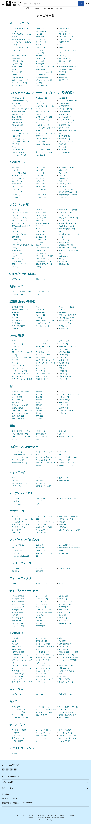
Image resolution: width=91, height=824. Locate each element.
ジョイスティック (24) (20, 374)
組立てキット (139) (66, 655)
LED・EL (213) (17, 344)
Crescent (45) (17, 122)
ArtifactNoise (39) (18, 111)
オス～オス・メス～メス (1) (22, 682)
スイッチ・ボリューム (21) (22, 379)
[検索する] (81, 3)
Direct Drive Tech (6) (19, 83)
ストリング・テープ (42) (45, 655)
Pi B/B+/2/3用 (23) (18, 326)
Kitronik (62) (40, 39)
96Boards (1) (16, 649)
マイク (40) (63, 344)
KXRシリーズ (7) (18, 267)
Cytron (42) (16, 74)
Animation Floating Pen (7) (22, 109)
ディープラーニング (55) (45, 522)
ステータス (16, 688)
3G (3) (14, 478)
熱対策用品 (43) (65, 376)
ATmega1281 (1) (18, 599)
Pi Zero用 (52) (17, 318)
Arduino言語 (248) (66, 545)
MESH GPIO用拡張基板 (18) (22, 245)
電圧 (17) (39, 405)
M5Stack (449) (17, 61)
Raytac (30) (40, 64)
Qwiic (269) (40, 234)
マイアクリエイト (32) (44, 117)
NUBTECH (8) (64, 125)
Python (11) (40, 548)
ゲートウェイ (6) (18, 365)
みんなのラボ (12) (42, 122)
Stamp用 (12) (41, 315)
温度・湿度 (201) (18, 416)
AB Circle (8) (16, 167)
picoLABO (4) (64, 128)
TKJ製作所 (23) (64, 111)
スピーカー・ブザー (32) (45, 346)
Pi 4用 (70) (16, 323)
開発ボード (16, 286)
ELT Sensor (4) (17, 192)
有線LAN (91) (64, 480)
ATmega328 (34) (18, 607)
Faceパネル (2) (41, 318)
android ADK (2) (18, 545)
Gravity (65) (16, 248)
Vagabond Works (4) (19, 155)
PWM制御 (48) (17, 671)
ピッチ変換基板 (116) (67, 318)
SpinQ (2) (63, 47)
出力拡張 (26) (64, 649)
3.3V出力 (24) (17, 644)
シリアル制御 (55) (42, 652)
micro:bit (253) (17, 58)
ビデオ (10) (40, 501)
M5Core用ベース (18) (20, 218)
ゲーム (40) (16, 532)
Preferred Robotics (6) (67, 66)
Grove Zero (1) (17, 253)
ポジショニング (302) (67, 410)
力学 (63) (39, 419)
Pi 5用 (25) (63, 326)
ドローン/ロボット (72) (68, 457)
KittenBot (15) (41, 42)
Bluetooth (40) (17, 184)
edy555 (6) (63, 98)
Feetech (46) (40, 28)
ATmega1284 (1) (18, 601)
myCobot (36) (17, 64)
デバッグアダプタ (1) (67, 215)
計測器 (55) (63, 355)
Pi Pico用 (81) (17, 320)
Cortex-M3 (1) (41, 601)
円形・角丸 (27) (65, 730)
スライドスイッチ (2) (43, 657)
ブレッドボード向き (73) (68, 218)
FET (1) (14, 341)
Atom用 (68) (40, 312)
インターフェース (20, 563)
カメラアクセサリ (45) (20, 709)
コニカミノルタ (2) (66, 184)
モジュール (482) (65, 323)
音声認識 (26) (41, 532)
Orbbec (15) (63, 77)
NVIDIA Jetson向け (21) (20, 717)
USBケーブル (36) (18, 674)
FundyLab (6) (41, 155)
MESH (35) (40, 53)
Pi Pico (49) (40, 229)
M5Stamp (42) (41, 212)
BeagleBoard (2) (18, 178)
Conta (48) (16, 215)
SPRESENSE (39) (42, 77)
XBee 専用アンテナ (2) (44, 264)
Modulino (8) (64, 264)
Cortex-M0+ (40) (42, 599)
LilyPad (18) (40, 181)
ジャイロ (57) (17, 397)
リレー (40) (63, 349)
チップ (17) (40, 349)
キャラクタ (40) (41, 735)
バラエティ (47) (41, 524)
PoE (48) (62, 431)
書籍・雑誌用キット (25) (68, 652)
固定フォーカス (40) (67, 717)
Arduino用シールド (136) (45, 320)
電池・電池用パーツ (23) (21, 431)
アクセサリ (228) (18, 676)
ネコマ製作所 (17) (66, 141)
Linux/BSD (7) (17, 553)
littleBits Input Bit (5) (19, 256)
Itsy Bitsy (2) (64, 242)
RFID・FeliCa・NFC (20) (45, 66)
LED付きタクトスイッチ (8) (22, 657)
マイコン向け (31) (42, 707)
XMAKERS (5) (64, 136)
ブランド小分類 (19, 204)
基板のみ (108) (65, 352)
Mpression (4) (41, 189)
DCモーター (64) (18, 452)
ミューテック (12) (42, 120)
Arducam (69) (17, 69)
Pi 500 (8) (63, 261)
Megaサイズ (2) (41, 583)
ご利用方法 (62, 815)
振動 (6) (38, 402)
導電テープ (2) (64, 368)
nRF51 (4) (63, 599)
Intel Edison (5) (17, 259)
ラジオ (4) (39, 504)
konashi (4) (40, 173)
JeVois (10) (40, 170)
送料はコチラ (59, 8)
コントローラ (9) (18, 460)
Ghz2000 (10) (17, 130)
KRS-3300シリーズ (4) (20, 264)
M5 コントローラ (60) (67, 248)
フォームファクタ (20, 578)
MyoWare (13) (41, 218)
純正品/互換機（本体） (23, 273)
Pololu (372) (40, 58)
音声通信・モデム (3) (43, 486)
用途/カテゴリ (18, 511)
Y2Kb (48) (39, 101)
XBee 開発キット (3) (43, 261)
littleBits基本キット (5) (67, 223)
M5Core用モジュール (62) (21, 223)
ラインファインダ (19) (20, 405)
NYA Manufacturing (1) (20, 141)
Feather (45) (16, 240)
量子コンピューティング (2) (69, 530)
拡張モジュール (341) (20, 309)
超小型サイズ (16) (66, 665)
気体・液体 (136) (18, 419)
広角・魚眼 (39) (41, 715)
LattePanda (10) (42, 210)
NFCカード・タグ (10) (20, 665)
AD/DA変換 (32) (18, 652)
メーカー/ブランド (21, 23)
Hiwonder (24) (41, 31)
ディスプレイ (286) (19, 730)
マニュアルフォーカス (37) (46, 709)
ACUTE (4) (16, 103)
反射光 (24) (63, 408)
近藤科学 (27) (64, 42)
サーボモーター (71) (19, 463)
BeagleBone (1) (17, 181)
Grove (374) (16, 250)
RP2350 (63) (64, 620)
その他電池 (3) (41, 434)
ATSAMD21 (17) (65, 601)
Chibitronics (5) (17, 186)
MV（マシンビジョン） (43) (22, 519)
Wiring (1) (63, 181)
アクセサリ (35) (65, 741)
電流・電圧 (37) (65, 400)
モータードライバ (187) (68, 346)
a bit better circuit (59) (20, 101)
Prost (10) (15, 147)
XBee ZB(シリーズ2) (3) (44, 256)
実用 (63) (62, 641)
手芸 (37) (62, 522)
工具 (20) (62, 357)
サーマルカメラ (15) (67, 712)
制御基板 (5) (64, 312)
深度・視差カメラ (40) (67, 715)
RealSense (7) (41, 237)
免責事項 (71, 815)
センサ (13, 386)
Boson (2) (15, 210)
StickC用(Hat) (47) (42, 309)
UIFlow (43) (63, 553)
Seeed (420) (40, 69)
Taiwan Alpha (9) (65, 69)
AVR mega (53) (17, 618)
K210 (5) (62, 615)
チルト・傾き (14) (18, 400)
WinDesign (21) (41, 98)
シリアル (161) (65, 568)
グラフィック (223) (43, 733)
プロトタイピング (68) (44, 527)
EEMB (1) (15, 189)
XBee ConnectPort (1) (44, 248)
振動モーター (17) (66, 465)
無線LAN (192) (65, 478)
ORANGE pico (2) (42, 195)
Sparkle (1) (63, 173)
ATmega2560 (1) (18, 604)
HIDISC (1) (63, 72)
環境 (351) (39, 416)
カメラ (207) (16, 707)
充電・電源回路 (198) (20, 434)
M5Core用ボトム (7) (19, 220)
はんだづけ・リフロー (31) (46, 360)
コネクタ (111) (17, 368)
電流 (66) (39, 408)
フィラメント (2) (42, 368)
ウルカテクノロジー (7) (44, 149)
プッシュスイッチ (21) (44, 668)
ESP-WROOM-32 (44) (44, 612)
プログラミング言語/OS (24, 539)
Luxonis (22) (40, 47)
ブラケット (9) (64, 460)
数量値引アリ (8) (65, 694)
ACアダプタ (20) (42, 436)
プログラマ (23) (41, 376)
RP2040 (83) (40, 626)
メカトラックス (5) (43, 125)
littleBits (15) (40, 45)
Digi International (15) (20, 80)
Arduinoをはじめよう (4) (21, 173)
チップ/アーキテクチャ (23, 590)
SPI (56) (39, 568)
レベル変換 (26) (41, 676)
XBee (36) (63, 31)
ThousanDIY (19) (18, 152)
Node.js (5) (40, 545)
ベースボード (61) (66, 320)
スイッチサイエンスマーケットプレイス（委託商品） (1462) (22, 42)
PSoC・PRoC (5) (42, 620)
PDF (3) (14, 753)
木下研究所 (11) (65, 106)
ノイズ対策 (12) (41, 357)
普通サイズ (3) (64, 679)
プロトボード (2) (42, 379)
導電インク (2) (64, 365)
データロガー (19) (42, 352)
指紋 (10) (39, 413)
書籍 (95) (62, 524)
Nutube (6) (40, 220)
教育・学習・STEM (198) (68, 516)
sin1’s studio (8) (65, 117)
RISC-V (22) (40, 623)
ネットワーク (17, 472)
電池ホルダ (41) (65, 363)
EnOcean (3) (16, 195)
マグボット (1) (64, 186)
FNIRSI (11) (63, 80)
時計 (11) (62, 638)
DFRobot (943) (17, 77)
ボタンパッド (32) (42, 671)
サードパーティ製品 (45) (45, 644)
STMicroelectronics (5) (44, 80)
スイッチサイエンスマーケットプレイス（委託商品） (42, 92)
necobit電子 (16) (18, 139)
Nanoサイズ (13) (18, 583)
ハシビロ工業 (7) (65, 122)
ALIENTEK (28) (65, 64)
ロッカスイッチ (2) (43, 682)
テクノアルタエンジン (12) (46, 111)
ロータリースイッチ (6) (44, 679)
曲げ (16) (39, 400)
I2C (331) (15, 571)
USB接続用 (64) (18, 522)
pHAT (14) (16, 312)
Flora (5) (15, 242)
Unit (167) (15, 328)
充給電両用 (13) (65, 644)
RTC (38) (15, 349)
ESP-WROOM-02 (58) (44, 610)
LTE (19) (15, 480)
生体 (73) (62, 413)
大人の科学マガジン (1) (68, 192)
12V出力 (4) (16, 641)
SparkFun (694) (41, 74)
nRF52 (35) (63, 596)
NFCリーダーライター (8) (21, 668)
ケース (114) (16, 363)
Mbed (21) (39, 50)
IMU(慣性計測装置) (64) (20, 391)
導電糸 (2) (63, 371)
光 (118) (39, 394)
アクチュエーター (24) (20, 457)
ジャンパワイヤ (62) (19, 371)
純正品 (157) (16, 279)
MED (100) (16, 136)
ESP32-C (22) (64, 612)
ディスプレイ (17, 724)
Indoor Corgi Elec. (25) (20, 133)
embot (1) (63, 45)
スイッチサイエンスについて (26, 815)
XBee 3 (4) (40, 245)
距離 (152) (16, 402)
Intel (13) (39, 34)
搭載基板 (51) (64, 668)
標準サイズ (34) (65, 583)
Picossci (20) (40, 231)
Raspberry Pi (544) (19, 56)
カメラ (13, 701)
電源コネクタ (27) (42, 439)
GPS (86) (39, 478)
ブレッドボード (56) (43, 374)
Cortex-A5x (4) (17, 623)
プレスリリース (51, 815)
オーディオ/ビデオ (21, 493)
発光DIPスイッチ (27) (44, 152)
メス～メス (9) (41, 674)
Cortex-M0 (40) (41, 596)
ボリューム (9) (64, 341)
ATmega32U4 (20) (19, 610)
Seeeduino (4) (41, 240)
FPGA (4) (39, 294)
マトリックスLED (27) (44, 730)
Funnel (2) (15, 197)
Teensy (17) (63, 175)
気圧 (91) (39, 391)
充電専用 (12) (64, 646)
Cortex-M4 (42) (41, 604)
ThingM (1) (63, 178)
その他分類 (16, 633)
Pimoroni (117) (41, 56)
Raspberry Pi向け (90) (20, 715)
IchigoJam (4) (40, 167)
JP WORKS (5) (64, 152)
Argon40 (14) (17, 175)
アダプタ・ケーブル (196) (21, 357)
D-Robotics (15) (65, 74)
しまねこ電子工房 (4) (67, 120)
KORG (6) (39, 175)
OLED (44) (16, 735)
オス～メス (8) (41, 638)
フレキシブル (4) (65, 733)
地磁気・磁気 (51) (18, 408)
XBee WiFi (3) (41, 253)
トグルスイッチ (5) (43, 663)
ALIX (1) (15, 170)
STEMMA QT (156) (66, 245)
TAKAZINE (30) (17, 149)
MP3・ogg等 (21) (18, 504)
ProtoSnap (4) (41, 197)
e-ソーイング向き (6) (19, 234)
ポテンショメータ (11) (20, 413)
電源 (12, 425)
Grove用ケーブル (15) (20, 655)
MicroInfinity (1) (41, 186)
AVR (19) (15, 615)
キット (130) (16, 530)
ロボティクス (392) (43, 530)
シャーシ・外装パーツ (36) (46, 457)
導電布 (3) (63, 374)
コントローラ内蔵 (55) (20, 712)
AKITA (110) (16, 106)
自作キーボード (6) (66, 519)
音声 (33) (62, 391)
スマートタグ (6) (65, 212)
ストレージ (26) (41, 344)
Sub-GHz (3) (40, 483)
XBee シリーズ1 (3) (43, 259)
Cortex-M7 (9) (41, 607)
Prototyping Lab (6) (66, 167)
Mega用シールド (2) (43, 323)
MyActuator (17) (65, 61)
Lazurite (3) (40, 178)
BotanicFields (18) (18, 117)
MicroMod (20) (41, 215)
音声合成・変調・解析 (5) (69, 498)
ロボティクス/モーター (23, 446)
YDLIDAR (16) (64, 34)
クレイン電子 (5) (65, 109)
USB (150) (39, 571)
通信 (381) (63, 527)
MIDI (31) (15, 501)
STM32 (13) (63, 607)
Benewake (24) (17, 72)
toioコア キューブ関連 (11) (69, 210)
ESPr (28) (15, 237)
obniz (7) (39, 192)
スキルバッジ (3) (42, 341)
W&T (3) (62, 144)
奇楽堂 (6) (39, 136)
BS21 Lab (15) (17, 120)
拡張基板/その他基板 (22, 301)
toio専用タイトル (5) (67, 226)
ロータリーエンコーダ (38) (22, 410)
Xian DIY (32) (64, 103)
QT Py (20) (63, 259)
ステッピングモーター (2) (45, 460)
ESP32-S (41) (64, 610)
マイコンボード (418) (44, 292)
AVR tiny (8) (16, 620)
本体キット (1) (64, 240)
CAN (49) (15, 568)
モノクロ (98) (41, 738)
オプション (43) (41, 641)
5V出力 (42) (16, 646)
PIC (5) (38, 618)
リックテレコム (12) (67, 37)
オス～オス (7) (17, 679)
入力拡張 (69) (64, 676)
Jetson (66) (40, 37)
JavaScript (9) (17, 550)
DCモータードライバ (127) (22, 454)
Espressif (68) (17, 85)
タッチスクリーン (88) (67, 735)
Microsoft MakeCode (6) (20, 556)
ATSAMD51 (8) (65, 604)
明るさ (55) (63, 402)
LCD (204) (15, 733)
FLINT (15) (16, 128)
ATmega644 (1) (17, 612)
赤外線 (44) (63, 360)
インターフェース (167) (21, 524)
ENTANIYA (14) (65, 58)
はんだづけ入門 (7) (43, 665)
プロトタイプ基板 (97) (67, 315)
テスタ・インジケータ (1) (45, 355)
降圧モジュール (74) (67, 436)
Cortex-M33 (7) (65, 623)
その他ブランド (19, 162)
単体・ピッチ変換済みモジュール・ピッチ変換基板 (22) (69, 660)
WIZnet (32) (64, 28)
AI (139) (15, 516)
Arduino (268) (17, 53)
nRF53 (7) (63, 618)
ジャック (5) (40, 498)
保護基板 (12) (64, 328)
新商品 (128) (16, 694)
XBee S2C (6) (41, 250)
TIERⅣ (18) (63, 56)
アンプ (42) (16, 360)
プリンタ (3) (40, 371)
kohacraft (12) (64, 139)
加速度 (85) (16, 394)
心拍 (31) (39, 410)
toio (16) (39, 83)
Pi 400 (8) (39, 226)
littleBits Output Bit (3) (44, 223)
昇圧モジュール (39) (67, 434)
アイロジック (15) (42, 103)
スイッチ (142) (17, 376)
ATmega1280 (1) (18, 596)
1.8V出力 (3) (16, 638)
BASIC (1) (15, 548)
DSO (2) (15, 231)
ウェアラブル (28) (18, 527)
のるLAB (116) (41, 114)
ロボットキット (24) (67, 220)
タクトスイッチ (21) (43, 660)
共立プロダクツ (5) (66, 39)
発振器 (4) (63, 379)
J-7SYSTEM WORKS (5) (68, 101)
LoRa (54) (39, 480)
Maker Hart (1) (41, 184)
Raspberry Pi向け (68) (67, 738)
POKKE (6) (16, 144)
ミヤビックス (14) (66, 189)
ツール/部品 (16, 335)
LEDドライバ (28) (18, 346)
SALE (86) (39, 694)
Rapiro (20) (40, 61)
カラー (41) (63, 405)
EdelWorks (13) (17, 125)
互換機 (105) (40, 279)
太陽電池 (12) (41, 431)
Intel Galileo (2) (17, 261)
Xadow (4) (39, 242)
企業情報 (41, 815)
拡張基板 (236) (17, 307)
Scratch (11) (40, 550)
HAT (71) (15, 315)
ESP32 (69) (40, 615)
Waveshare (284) (42, 85)
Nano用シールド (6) (43, 326)
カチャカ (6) (64, 256)
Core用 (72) (40, 307)
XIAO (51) (39, 267)
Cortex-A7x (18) (18, 626)
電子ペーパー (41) (18, 738)
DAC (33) (15, 498)
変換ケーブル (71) (66, 682)
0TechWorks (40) (18, 98)
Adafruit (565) (17, 66)
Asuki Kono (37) (18, 114)
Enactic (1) (63, 147)
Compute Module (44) (20, 212)
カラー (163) (40, 741)
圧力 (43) (39, 397)
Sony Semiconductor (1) (44, 72)
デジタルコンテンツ (21, 748)
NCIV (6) (62, 149)
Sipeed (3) (63, 170)
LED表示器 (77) (17, 741)
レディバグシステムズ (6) (45, 133)
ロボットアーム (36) (67, 463)
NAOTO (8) (63, 114)
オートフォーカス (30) (44, 712)
